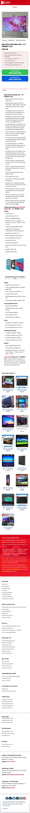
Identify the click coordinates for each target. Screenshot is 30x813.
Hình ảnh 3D (4, 584)
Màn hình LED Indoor (21, 40)
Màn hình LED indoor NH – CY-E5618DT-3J (8, 469)
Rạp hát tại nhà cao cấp (7, 598)
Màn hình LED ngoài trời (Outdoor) (8, 528)
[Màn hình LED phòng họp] (22, 401)
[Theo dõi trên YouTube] (24, 798)
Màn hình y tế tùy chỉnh (7, 642)
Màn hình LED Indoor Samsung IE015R (22, 390)
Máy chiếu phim (5, 661)
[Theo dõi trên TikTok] (10, 798)
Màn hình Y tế (6, 638)
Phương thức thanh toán (7, 703)
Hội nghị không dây (6, 594)
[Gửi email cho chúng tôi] (17, 798)
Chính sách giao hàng (7, 701)
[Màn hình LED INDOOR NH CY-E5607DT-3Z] (8, 421)
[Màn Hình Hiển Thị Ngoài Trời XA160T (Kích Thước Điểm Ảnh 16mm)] (22, 460)
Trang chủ (4, 40)
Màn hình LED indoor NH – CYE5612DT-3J (8, 508)
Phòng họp (4, 590)
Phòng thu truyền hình (7, 592)
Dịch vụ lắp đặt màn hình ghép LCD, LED (11, 626)
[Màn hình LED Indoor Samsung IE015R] (22, 382)
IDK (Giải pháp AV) (6, 678)
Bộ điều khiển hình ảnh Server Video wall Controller (14, 607)
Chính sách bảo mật (7, 707)
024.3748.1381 (11, 761)
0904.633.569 (20, 774)
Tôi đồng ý (5, 808)
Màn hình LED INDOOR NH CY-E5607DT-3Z (8, 429)
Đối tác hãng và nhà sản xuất (9, 691)
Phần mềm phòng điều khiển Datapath (11, 676)
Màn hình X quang (6, 651)
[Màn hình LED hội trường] (22, 480)
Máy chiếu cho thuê (6, 665)
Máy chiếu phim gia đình (7, 663)
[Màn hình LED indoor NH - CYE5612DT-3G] (22, 441)
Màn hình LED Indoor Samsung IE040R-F (8, 488)
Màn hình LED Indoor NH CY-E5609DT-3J (8, 390)
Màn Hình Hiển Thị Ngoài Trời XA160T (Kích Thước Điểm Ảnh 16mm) (22, 469)
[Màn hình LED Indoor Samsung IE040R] (8, 441)
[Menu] (27, 2)
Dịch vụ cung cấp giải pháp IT (9, 632)
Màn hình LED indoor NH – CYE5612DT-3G (22, 449)
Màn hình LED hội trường (22, 488)
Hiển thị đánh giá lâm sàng (8, 640)
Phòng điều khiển (6, 588)
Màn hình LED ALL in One (7, 615)
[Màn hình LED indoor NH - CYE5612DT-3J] (8, 500)
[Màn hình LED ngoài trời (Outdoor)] (8, 519)
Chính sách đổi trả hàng (7, 705)
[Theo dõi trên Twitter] (13, 798)
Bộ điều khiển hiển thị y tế (8, 649)
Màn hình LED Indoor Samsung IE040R (8, 449)
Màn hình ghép (5, 609)
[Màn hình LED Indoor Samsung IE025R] (22, 500)
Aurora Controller (6, 680)
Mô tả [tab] (4, 90)
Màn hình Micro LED (22, 428)
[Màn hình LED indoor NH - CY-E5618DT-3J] (8, 460)
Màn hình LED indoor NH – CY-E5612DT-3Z (8, 410)
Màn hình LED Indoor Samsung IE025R (22, 508)
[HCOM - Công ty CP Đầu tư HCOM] (5, 2)
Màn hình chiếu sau (6, 617)
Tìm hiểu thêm (6, 805)
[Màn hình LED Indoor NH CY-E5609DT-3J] (8, 382)
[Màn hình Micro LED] (22, 421)
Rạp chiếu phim (5, 586)
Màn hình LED (11, 40)
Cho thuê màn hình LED (7, 628)
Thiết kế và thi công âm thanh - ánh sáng (11, 630)
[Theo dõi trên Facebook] (7, 798)
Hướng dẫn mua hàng (7, 699)
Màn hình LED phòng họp (22, 410)
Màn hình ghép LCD (6, 611)
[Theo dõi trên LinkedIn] (20, 798)
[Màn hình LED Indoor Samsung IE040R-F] (8, 480)
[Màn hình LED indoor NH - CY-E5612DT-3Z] (8, 401)
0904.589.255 (11, 774)
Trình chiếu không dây (7, 596)
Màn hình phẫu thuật (7, 653)
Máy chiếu (5, 659)
